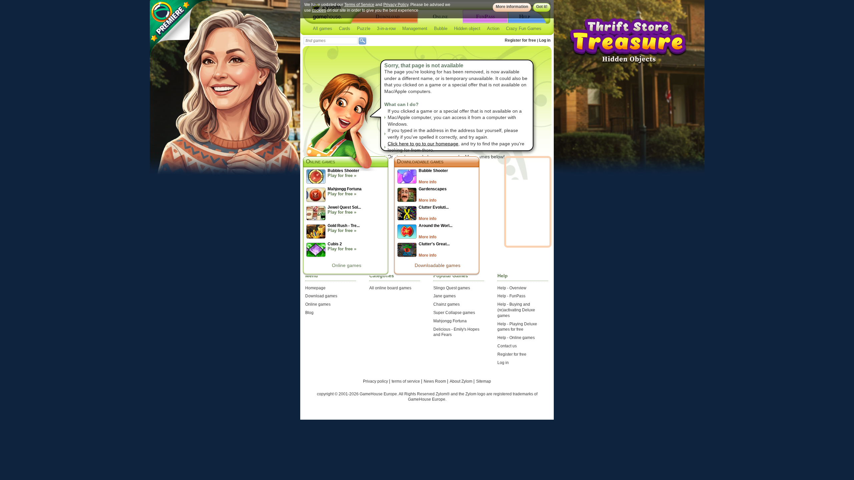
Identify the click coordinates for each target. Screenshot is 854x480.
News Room (435, 381)
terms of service (406, 381)
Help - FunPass (511, 296)
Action (493, 28)
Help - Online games (516, 337)
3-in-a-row (386, 28)
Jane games (444, 296)
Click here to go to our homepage (423, 143)
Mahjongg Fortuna (450, 321)
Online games (346, 265)
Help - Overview (511, 288)
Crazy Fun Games (523, 28)
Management (414, 28)
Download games (321, 296)
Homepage (315, 288)
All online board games (390, 288)
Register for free (520, 40)
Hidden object (467, 28)
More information (512, 6)
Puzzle (363, 28)
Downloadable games (420, 161)
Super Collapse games (454, 312)
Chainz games (446, 304)
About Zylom (461, 381)
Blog (309, 312)
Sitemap (483, 381)
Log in (544, 40)
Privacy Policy (395, 4)
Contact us (507, 346)
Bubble (440, 28)
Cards (344, 28)
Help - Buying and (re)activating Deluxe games (516, 310)
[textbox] (331, 40)
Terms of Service (359, 4)
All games (322, 28)
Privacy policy (376, 381)
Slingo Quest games (451, 288)
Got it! (541, 6)
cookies (319, 10)
